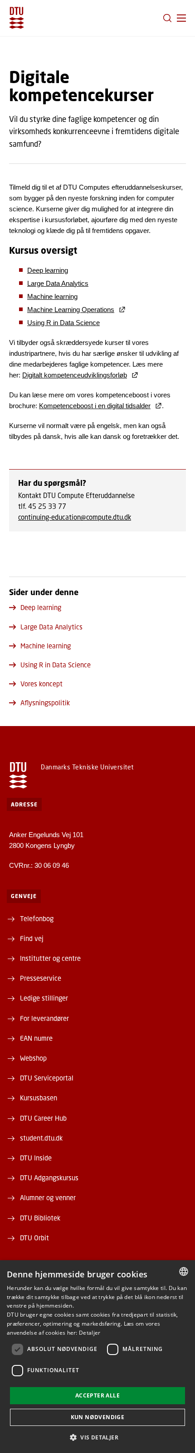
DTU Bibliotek (40, 1218)
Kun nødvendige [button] (98, 1417)
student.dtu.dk (41, 1138)
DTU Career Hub (43, 1118)
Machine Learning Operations (70, 309)
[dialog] (97, 1356)
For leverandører (44, 1018)
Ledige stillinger (44, 998)
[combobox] (183, 1271)
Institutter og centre (50, 958)
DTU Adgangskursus (49, 1178)
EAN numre (36, 1038)
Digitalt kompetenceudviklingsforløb (74, 375)
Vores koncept (41, 684)
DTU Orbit (34, 1238)
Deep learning (47, 270)
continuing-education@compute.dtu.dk (74, 517)
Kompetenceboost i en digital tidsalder (95, 406)
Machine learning (52, 296)
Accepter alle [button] (97, 1395)
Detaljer (89, 1333)
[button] (181, 18)
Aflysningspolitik (45, 703)
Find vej (32, 938)
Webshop (33, 1058)
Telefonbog (37, 918)
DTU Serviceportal (46, 1078)
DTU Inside (36, 1158)
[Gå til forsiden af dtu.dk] (16, 18)
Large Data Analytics (57, 283)
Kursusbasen (38, 1098)
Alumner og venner (48, 1197)
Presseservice (40, 978)
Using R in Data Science (63, 322)
